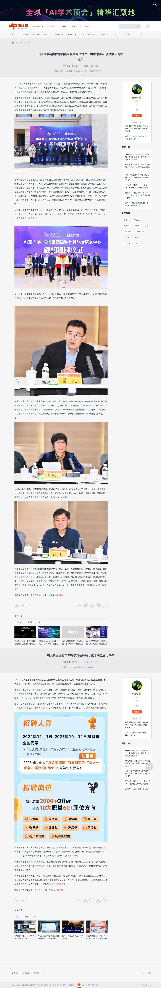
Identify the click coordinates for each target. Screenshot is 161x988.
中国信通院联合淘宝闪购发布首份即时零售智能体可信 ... (48, 938)
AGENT (127, 243)
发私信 (136, 116)
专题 (73, 26)
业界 (13, 34)
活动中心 (52, 26)
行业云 (115, 34)
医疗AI (53, 39)
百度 (126, 220)
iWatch (126, 238)
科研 (39, 622)
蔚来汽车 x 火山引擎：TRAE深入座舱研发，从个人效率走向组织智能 (137, 195)
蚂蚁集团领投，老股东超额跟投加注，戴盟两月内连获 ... (25, 644)
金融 (137, 226)
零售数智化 (28, 39)
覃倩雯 (74, 66)
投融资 (59, 39)
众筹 (146, 226)
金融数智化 (37, 39)
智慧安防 (81, 39)
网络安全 (136, 220)
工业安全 (120, 39)
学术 (20, 39)
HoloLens (141, 232)
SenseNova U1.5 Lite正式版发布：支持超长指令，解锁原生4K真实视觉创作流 (137, 156)
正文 (28, 43)
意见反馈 (37, 973)
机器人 (142, 39)
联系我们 (15, 973)
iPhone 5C (140, 243)
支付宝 (30, 622)
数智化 (46, 34)
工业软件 (112, 39)
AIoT (139, 34)
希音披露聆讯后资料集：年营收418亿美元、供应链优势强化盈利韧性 (136, 128)
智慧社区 (104, 39)
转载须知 (59, 595)
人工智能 (22, 34)
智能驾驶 (35, 34)
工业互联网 (126, 34)
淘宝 (17, 917)
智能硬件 (136, 39)
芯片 (82, 34)
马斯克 (126, 226)
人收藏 (22, 606)
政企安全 (91, 34)
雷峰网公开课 (38, 26)
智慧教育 (88, 39)
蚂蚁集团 (19, 622)
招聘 (34, 917)
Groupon (127, 232)
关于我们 (26, 973)
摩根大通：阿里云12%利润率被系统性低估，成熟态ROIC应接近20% (138, 167)
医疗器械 (66, 39)
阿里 (26, 917)
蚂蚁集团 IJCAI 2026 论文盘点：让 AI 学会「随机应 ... (48, 644)
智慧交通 (96, 39)
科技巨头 (48, 39)
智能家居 (150, 39)
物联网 (128, 39)
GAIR (64, 26)
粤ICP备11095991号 (68, 985)
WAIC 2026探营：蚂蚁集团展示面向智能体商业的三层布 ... (73, 644)
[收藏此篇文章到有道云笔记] (85, 605)
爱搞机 (87, 26)
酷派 (137, 238)
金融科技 (58, 34)
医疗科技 (71, 34)
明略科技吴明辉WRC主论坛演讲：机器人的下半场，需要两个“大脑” (137, 177)
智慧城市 (103, 34)
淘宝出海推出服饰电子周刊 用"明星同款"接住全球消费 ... (96, 938)
